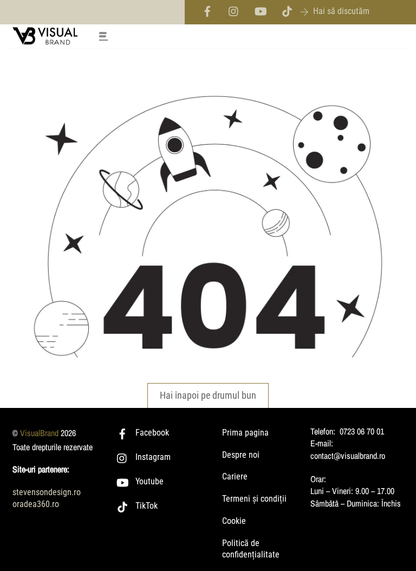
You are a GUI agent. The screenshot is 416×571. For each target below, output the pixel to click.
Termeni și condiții (254, 499)
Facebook (151, 432)
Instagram (152, 457)
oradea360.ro (35, 504)
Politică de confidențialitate (251, 549)
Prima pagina (245, 432)
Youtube (148, 481)
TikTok (145, 506)
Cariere (235, 476)
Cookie (234, 521)
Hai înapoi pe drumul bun (208, 395)
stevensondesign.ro (46, 492)
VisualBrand (39, 433)
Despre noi (240, 455)
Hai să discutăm (341, 11)
